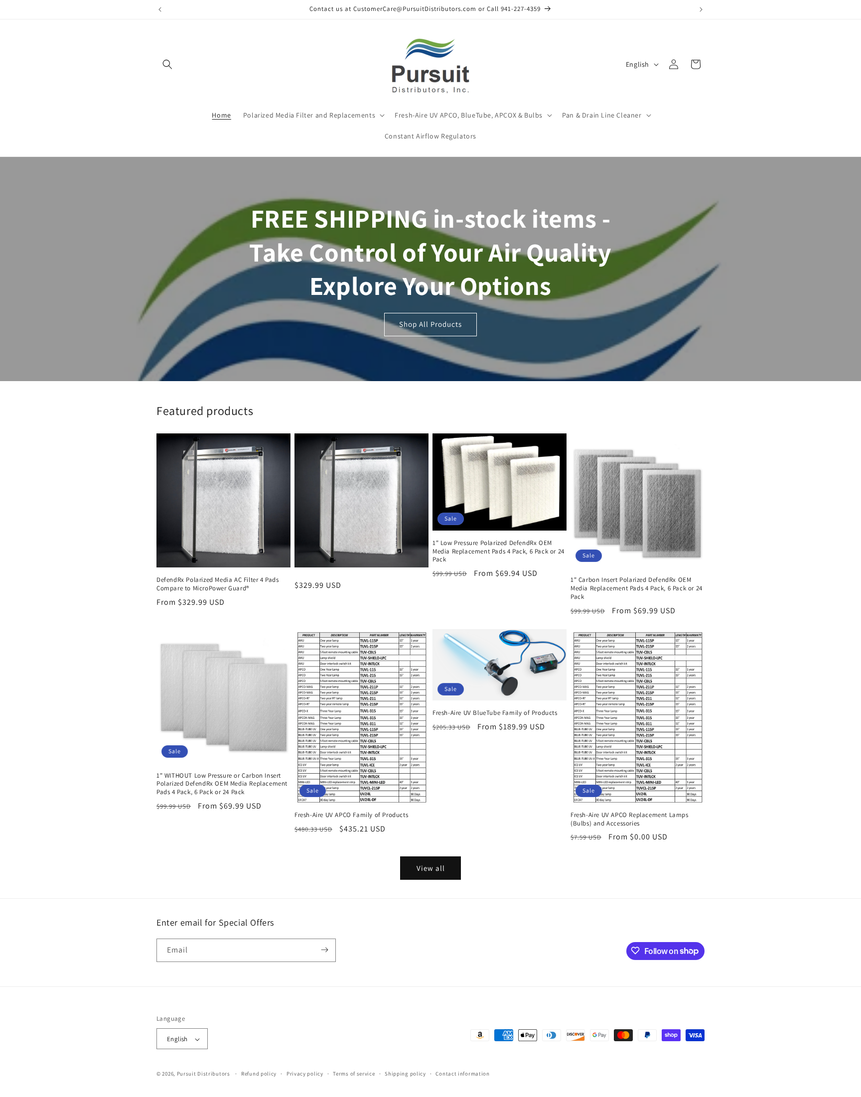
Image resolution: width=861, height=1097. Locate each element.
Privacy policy (305, 1073)
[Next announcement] (701, 9)
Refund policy (259, 1073)
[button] (167, 64)
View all (431, 868)
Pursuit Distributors (203, 1074)
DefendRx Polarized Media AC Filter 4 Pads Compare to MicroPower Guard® (217, 584)
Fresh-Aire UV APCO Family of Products (351, 815)
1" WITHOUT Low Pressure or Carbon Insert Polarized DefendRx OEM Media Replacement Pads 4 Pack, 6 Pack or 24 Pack (221, 784)
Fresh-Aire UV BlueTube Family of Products (495, 713)
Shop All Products (430, 324)
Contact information (462, 1073)
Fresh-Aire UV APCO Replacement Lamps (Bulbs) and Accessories (630, 819)
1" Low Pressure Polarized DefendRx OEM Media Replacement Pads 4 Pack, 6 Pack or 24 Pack (498, 551)
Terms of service (354, 1073)
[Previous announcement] (160, 9)
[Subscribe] (324, 949)
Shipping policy (405, 1073)
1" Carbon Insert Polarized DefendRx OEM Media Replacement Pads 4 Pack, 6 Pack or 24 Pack (637, 588)
